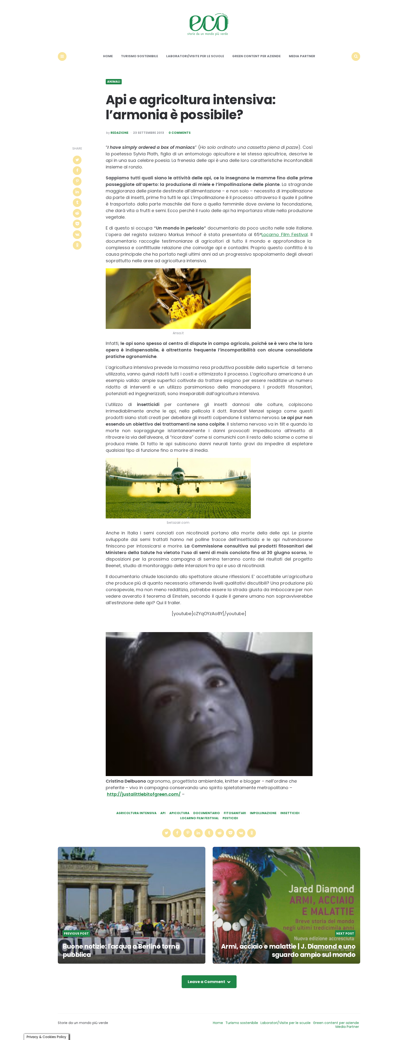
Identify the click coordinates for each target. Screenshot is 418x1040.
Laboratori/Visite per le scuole (195, 56)
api (162, 813)
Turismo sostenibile (139, 56)
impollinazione (263, 813)
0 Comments (180, 133)
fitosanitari (235, 813)
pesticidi (230, 818)
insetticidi (289, 813)
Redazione (119, 133)
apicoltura (179, 813)
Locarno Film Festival (284, 234)
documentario (206, 813)
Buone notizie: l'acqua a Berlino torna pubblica (121, 950)
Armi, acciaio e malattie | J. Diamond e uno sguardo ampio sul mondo (288, 950)
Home (108, 56)
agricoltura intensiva (136, 813)
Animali (113, 81)
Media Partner (302, 56)
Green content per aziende (256, 56)
